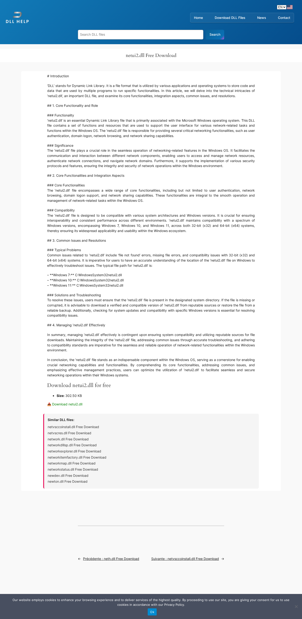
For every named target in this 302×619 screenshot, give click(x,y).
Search (215, 34)
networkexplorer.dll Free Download (74, 451)
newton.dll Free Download (68, 481)
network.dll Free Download (68, 439)
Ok (152, 612)
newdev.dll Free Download (68, 475)
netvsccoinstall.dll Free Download (73, 427)
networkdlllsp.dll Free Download (72, 445)
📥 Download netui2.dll (64, 404)
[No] (296, 606)
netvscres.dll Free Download (69, 433)
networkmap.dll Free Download (72, 463)
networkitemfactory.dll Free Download (77, 457)
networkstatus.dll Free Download (73, 469)
